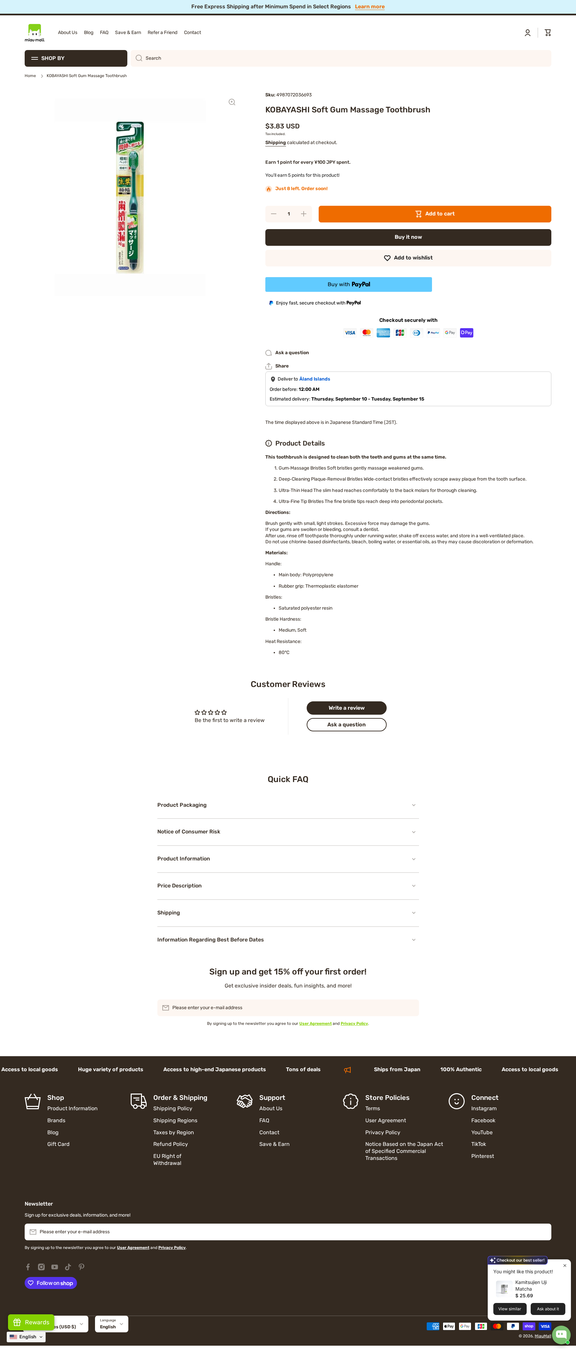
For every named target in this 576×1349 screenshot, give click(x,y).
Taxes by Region (173, 1132)
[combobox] (341, 58)
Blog (53, 1132)
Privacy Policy (382, 1132)
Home (30, 75)
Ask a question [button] (346, 724)
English (108, 1326)
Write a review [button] (347, 708)
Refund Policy (170, 1144)
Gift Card (58, 1144)
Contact (269, 1132)
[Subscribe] (410, 1007)
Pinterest (482, 1156)
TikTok (478, 1144)
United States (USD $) (52, 1326)
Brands (56, 1120)
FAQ (264, 1120)
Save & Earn (274, 1144)
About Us (270, 1108)
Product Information (72, 1108)
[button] (548, 32)
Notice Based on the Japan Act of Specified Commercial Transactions (404, 1151)
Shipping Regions (175, 1120)
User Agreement (385, 1120)
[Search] (136, 58)
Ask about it (548, 1308)
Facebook (483, 1120)
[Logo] (35, 33)
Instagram (484, 1108)
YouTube (482, 1132)
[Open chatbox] (561, 1335)
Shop (55, 1098)
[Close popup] (565, 1265)
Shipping (275, 142)
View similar (509, 1308)
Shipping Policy (172, 1108)
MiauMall (543, 1336)
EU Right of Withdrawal (168, 1159)
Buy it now (408, 237)
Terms (372, 1108)
